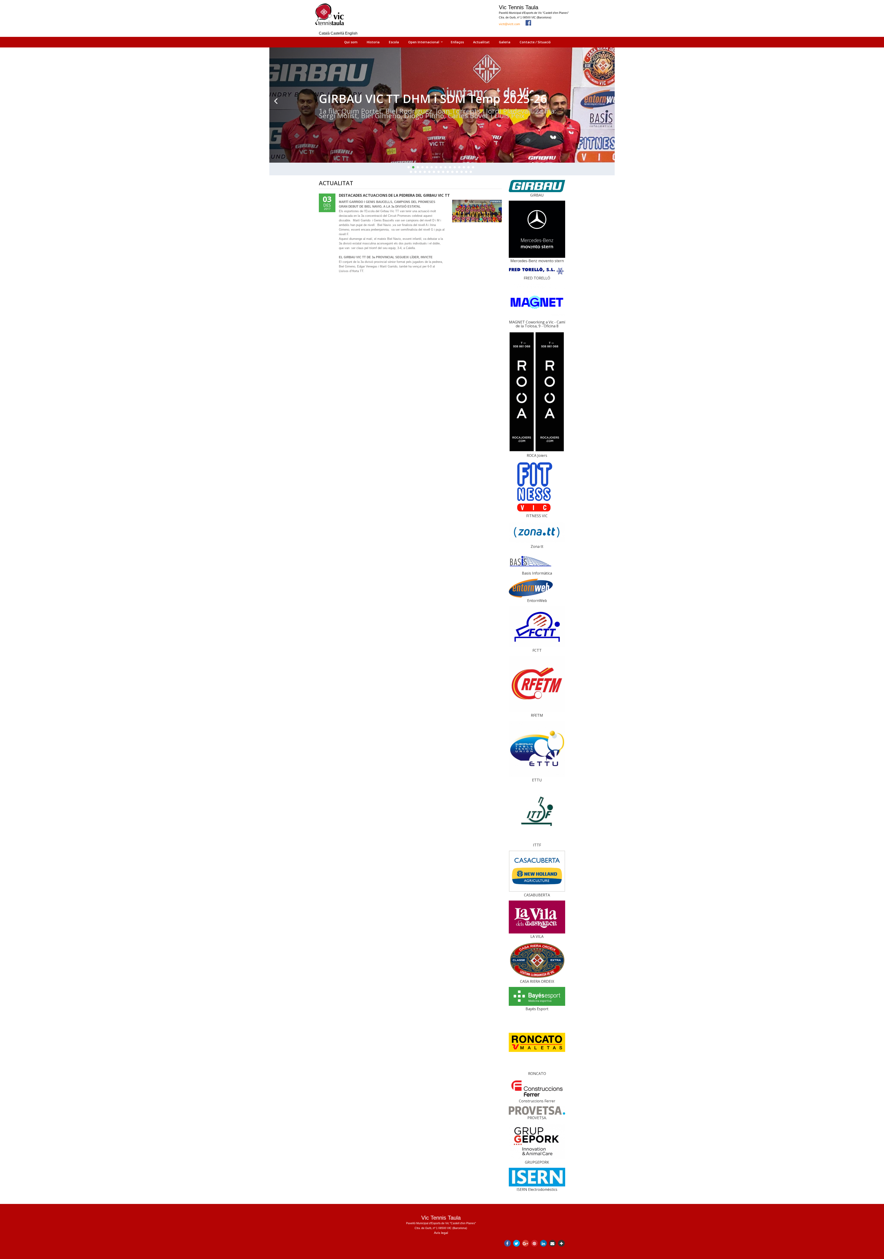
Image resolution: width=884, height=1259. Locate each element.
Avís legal (441, 1233)
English (351, 33)
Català (325, 33)
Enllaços (457, 42)
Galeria (504, 42)
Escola (394, 42)
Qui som (351, 42)
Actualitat (481, 42)
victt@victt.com (509, 24)
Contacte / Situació (535, 42)
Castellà (338, 33)
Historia (373, 42)
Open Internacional (423, 42)
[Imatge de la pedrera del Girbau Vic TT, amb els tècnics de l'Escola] (477, 211)
